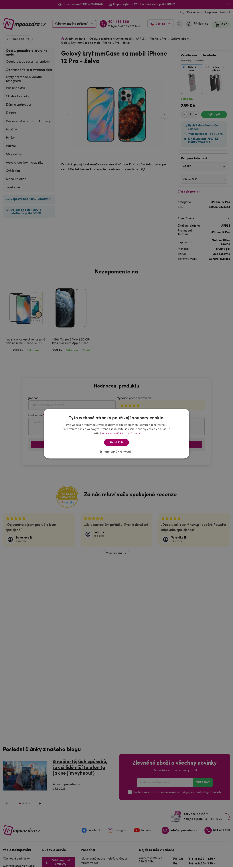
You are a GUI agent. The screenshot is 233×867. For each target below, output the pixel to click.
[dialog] (116, 433)
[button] (116, 451)
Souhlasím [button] (116, 442)
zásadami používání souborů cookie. (121, 433)
